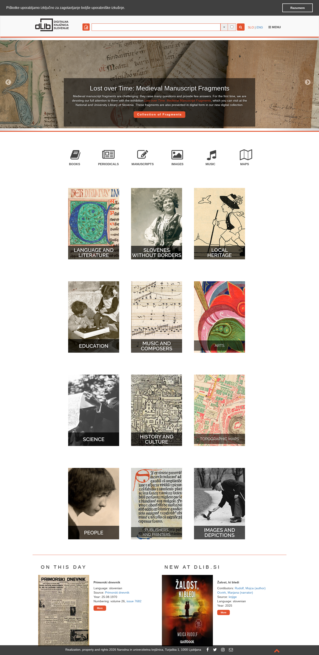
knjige (233, 597)
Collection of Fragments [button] (159, 114)
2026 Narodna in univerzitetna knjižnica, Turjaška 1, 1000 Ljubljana (155, 649)
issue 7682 (134, 601)
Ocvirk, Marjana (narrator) (235, 592)
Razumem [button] (297, 8)
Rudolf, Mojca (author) (250, 588)
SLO (251, 27)
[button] (126, 8)
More (100, 608)
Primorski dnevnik (117, 592)
